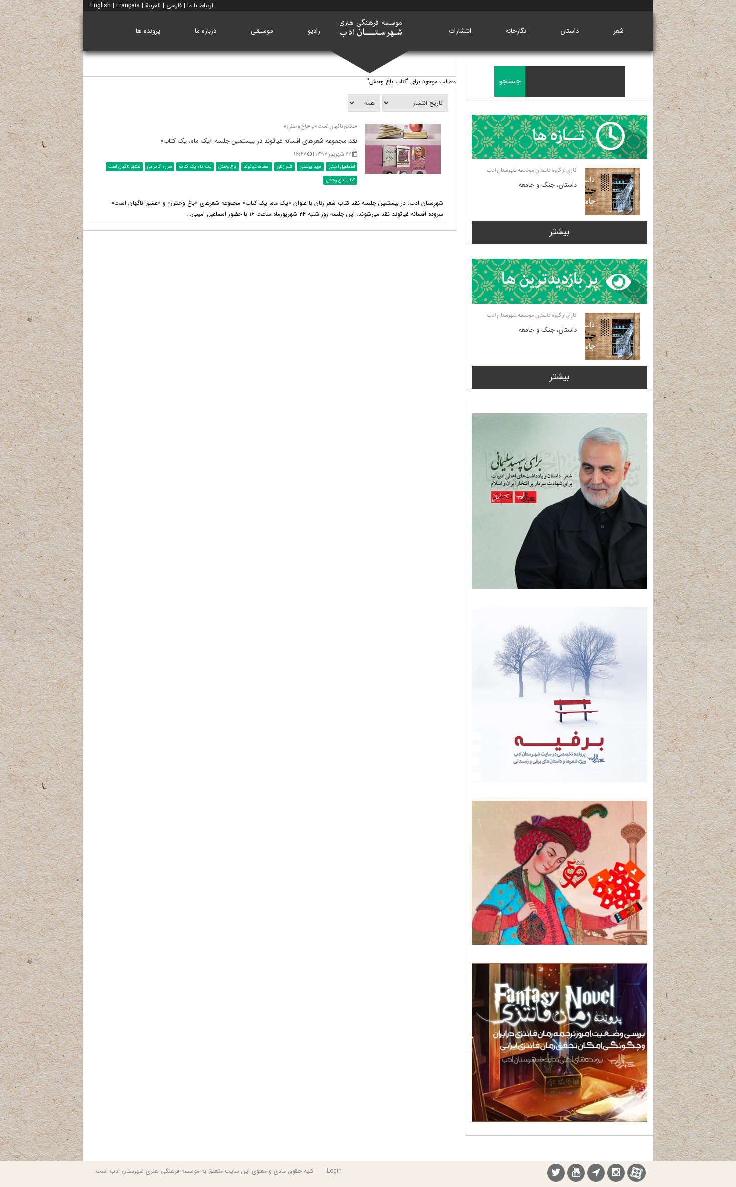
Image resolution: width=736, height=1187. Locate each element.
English (100, 5)
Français (128, 5)
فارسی (174, 5)
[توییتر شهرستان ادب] (556, 1174)
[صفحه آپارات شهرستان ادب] (636, 1172)
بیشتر (559, 232)
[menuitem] (618, 31)
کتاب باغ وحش (340, 180)
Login (334, 1171)
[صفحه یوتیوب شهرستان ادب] (576, 1174)
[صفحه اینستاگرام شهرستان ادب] (616, 1174)
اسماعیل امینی (342, 166)
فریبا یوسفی (310, 166)
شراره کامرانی (159, 166)
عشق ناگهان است (124, 166)
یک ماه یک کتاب (195, 166)
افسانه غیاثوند (256, 166)
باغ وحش (227, 166)
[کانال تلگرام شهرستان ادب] (596, 1174)
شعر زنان (284, 166)
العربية (153, 5)
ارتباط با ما (200, 5)
